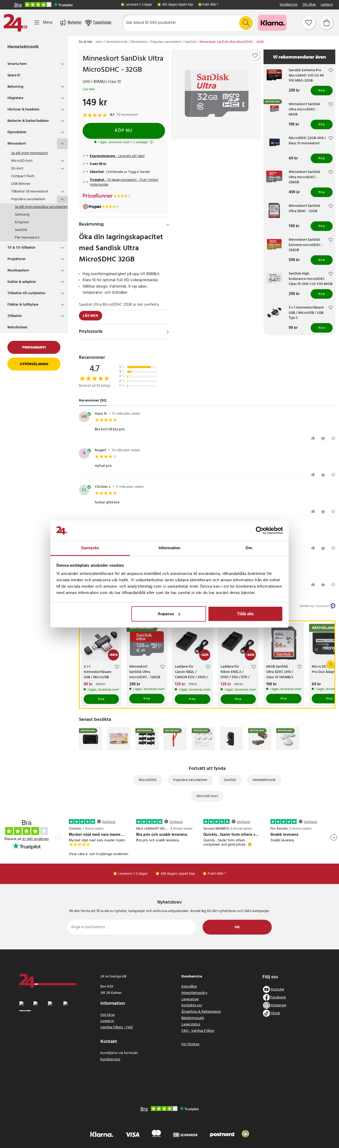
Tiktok (275, 1013)
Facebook (278, 997)
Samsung (22, 215)
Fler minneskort (27, 238)
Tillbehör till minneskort (29, 192)
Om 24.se (309, 4)
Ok (237, 927)
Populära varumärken (28, 199)
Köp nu (124, 130)
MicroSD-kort (22, 161)
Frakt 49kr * (210, 4)
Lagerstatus (190, 1024)
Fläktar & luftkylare (22, 305)
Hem (99, 42)
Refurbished (17, 327)
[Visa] (168, 332)
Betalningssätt (192, 1018)
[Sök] (245, 22)
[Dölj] (168, 224)
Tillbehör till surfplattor (26, 293)
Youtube (277, 989)
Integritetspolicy (194, 993)
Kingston (22, 222)
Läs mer (89, 89)
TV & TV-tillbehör (21, 248)
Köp (321, 90)
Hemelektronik (23, 47)
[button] (245, 1134)
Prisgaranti (34, 347)
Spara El (13, 75)
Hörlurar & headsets (23, 109)
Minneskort (16, 144)
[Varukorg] (326, 22)
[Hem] (15, 23)
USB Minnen (20, 184)
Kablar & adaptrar (21, 282)
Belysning (15, 87)
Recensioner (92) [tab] (92, 400)
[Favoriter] (308, 22)
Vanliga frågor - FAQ (116, 1027)
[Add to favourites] (255, 55)
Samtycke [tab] (90, 548)
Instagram (278, 1005)
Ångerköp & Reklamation (201, 1012)
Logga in (327, 4)
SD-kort (17, 169)
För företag (190, 1044)
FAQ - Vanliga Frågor (198, 1031)
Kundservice (288, 4)
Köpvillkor (189, 987)
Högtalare (15, 98)
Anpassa (166, 613)
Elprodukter (16, 132)
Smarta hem (17, 64)
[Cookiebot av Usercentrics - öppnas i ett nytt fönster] (260, 530)
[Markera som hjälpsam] (313, 438)
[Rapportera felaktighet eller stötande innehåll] (333, 438)
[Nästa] (330, 665)
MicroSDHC (148, 780)
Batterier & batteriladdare (28, 121)
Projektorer (16, 259)
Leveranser (190, 999)
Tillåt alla (245, 613)
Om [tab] (249, 548)
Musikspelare (18, 270)
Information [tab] (169, 548)
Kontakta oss (191, 1005)
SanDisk (21, 230)
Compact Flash (22, 176)
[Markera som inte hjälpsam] (323, 438)
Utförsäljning (34, 364)
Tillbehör (14, 316)
